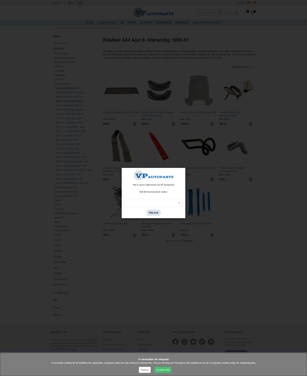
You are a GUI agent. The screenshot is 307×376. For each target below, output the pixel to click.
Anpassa (145, 370)
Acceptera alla (162, 370)
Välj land (153, 212)
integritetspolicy (247, 362)
